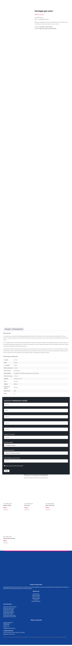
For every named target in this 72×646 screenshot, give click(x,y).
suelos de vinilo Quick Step (50, 28)
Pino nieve (27, 505)
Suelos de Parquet (36, 598)
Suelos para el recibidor (8, 611)
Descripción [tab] (8, 329)
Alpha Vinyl (41, 28)
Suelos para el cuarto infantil (9, 616)
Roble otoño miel (49, 505)
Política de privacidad (18, 465)
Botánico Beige (7, 505)
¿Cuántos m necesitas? (9, 434)
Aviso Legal (22, 637)
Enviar (6, 471)
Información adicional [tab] (17, 329)
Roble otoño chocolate (9, 538)
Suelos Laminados (36, 595)
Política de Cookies (40, 637)
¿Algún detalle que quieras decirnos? (12, 458)
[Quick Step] (13, 566)
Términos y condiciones (50, 637)
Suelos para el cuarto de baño (9, 606)
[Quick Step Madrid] (10, 2)
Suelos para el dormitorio (8, 608)
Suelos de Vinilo (49, 26)
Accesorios (36, 599)
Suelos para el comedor (8, 609)
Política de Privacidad (30, 637)
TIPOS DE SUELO (7, 604)
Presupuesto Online (36, 601)
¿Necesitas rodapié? (8, 442)
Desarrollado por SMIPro (61, 637)
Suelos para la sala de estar (9, 615)
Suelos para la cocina (8, 613)
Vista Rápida (21, 510)
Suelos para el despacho (8, 612)
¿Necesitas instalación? (9, 450)
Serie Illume (42, 26)
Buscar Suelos (36, 593)
